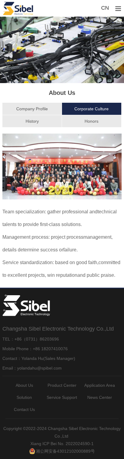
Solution (24, 397)
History (32, 121)
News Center (99, 397)
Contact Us (24, 409)
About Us (24, 385)
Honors (91, 121)
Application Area (99, 385)
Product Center (62, 385)
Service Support (62, 397)
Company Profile (32, 108)
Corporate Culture (91, 108)
